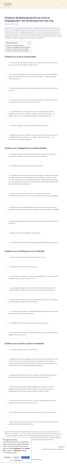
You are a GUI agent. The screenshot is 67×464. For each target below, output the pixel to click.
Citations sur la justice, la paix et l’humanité (17, 51)
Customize (7, 457)
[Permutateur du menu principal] (63, 4)
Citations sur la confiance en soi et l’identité (18, 49)
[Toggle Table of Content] (28, 43)
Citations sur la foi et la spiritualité (14, 45)
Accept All (25, 457)
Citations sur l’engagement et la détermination (18, 47)
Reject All (16, 457)
